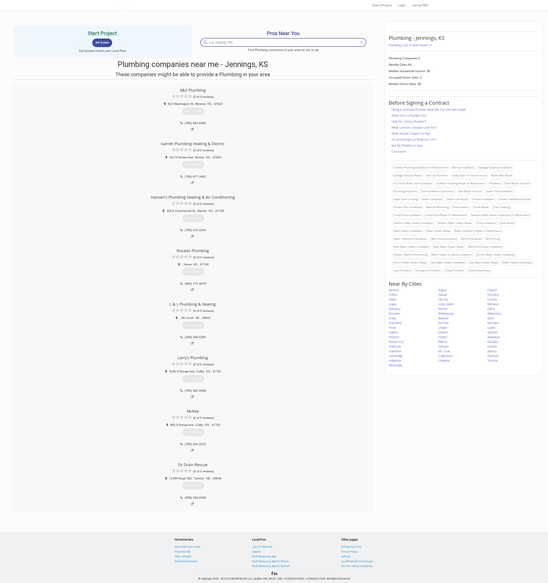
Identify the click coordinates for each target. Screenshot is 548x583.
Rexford (394, 337)
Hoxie (392, 328)
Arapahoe (493, 337)
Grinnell (443, 323)
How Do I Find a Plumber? (409, 121)
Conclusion (399, 151)
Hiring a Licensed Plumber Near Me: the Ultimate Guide (429, 109)
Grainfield (395, 323)
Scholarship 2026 (351, 546)
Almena (394, 290)
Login (401, 5)
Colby (392, 318)
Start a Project (382, 5)
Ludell (491, 328)
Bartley (492, 351)
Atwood (443, 318)
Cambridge (396, 356)
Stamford (395, 351)
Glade (392, 299)
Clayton (492, 290)
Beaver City (396, 342)
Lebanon (444, 360)
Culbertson (445, 356)
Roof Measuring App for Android (271, 566)
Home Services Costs (187, 546)
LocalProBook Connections (357, 561)
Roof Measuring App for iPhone (270, 561)
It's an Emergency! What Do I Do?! (414, 139)
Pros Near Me (183, 551)
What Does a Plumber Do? (409, 115)
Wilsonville (395, 365)
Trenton (492, 360)
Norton (443, 309)
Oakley (393, 332)
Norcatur (395, 309)
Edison (442, 342)
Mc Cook (444, 351)
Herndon (493, 323)
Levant (442, 328)
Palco (490, 309)
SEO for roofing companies (357, 566)
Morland (492, 304)
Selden (442, 337)
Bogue (442, 290)
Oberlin (443, 332)
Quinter (492, 332)
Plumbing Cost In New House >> (410, 45)
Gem (490, 318)
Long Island (445, 304)
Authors (346, 556)
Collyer (393, 295)
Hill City (443, 299)
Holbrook (395, 346)
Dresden (493, 295)
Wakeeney (494, 313)
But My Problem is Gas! (407, 145)
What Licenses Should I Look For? (414, 127)
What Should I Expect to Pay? (411, 133)
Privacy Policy (349, 551)
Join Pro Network (262, 546)
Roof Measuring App (264, 556)
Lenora (492, 299)
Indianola (395, 360)
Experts (256, 551)
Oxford (492, 346)
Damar (442, 295)
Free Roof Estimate (186, 561)
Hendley (492, 342)
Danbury (493, 356)
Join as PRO (420, 5)
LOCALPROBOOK (144, 5)
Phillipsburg (445, 313)
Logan (393, 304)
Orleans (443, 346)
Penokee (395, 313)
